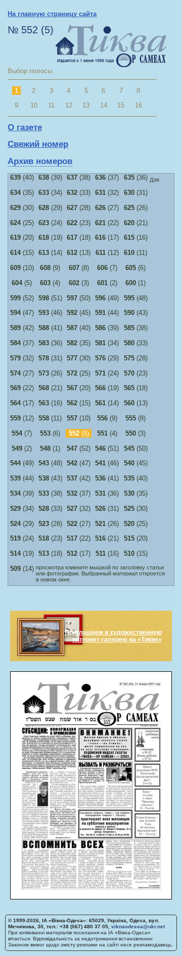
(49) (107, 298)
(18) (78, 237)
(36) (136, 177)
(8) (79, 268)
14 (103, 105)
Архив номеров (40, 161)
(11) (135, 252)
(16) (136, 237)
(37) (107, 177)
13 (85, 105)
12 (68, 105)
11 (51, 105)
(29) (50, 207)
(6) (135, 268)
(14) (50, 252)
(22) (107, 223)
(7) (107, 268)
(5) (22, 283)
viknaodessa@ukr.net (138, 926)
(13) (78, 252)
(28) (78, 207)
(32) (107, 192)
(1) (135, 283)
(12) (107, 252)
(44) (107, 312)
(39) (50, 177)
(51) (50, 298)
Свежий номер (38, 144)
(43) (136, 312)
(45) (78, 312)
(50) (78, 298)
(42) (22, 328)
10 (33, 105)
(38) (78, 177)
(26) (136, 207)
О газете (25, 127)
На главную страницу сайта (52, 14)
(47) (22, 312)
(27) (107, 207)
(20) (22, 237)
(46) (50, 312)
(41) (50, 328)
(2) (107, 283)
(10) (22, 268)
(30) (22, 207)
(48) (136, 298)
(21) (136, 223)
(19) (50, 237)
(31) (136, 192)
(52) (22, 298)
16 (138, 105)
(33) (78, 192)
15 (120, 105)
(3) (79, 283)
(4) (50, 283)
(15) (22, 252)
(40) (22, 177)
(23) (78, 223)
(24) (50, 223)
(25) (22, 223)
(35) (22, 192)
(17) (107, 237)
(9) (50, 268)
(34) (50, 192)
